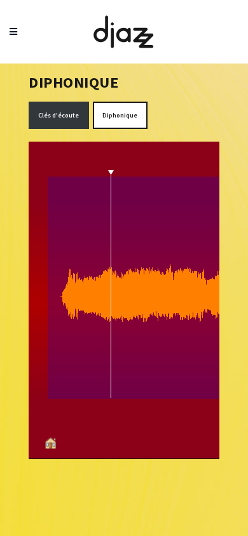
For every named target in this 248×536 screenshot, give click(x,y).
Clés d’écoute (58, 115)
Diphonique (119, 115)
